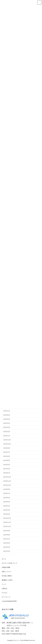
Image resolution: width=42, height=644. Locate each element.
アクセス (4, 593)
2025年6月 (6, 415)
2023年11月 (7, 481)
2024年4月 (6, 464)
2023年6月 (6, 498)
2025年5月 (6, 419)
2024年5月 (6, 460)
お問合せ (4, 588)
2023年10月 (7, 485)
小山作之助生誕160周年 (9, 601)
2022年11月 (7, 522)
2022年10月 (7, 526)
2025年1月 (6, 436)
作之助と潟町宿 (7, 576)
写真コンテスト (7, 571)
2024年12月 (7, 440)
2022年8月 (6, 535)
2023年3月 (6, 510)
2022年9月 (6, 531)
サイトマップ (6, 597)
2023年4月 (6, 506)
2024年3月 (6, 469)
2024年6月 (6, 456)
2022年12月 (7, 518)
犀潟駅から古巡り (7, 580)
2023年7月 (6, 493)
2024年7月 (6, 452)
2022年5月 (6, 547)
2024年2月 (6, 473)
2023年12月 (7, 477)
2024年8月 (6, 448)
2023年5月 (6, 502)
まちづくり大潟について (9, 563)
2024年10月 (7, 444)
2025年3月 (6, 427)
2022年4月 (6, 551)
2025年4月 (6, 423)
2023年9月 (6, 489)
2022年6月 (6, 543)
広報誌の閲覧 (6, 567)
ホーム (4, 559)
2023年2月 (6, 514)
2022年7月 (6, 539)
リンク (4, 584)
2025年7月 (6, 411)
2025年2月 (6, 431)
